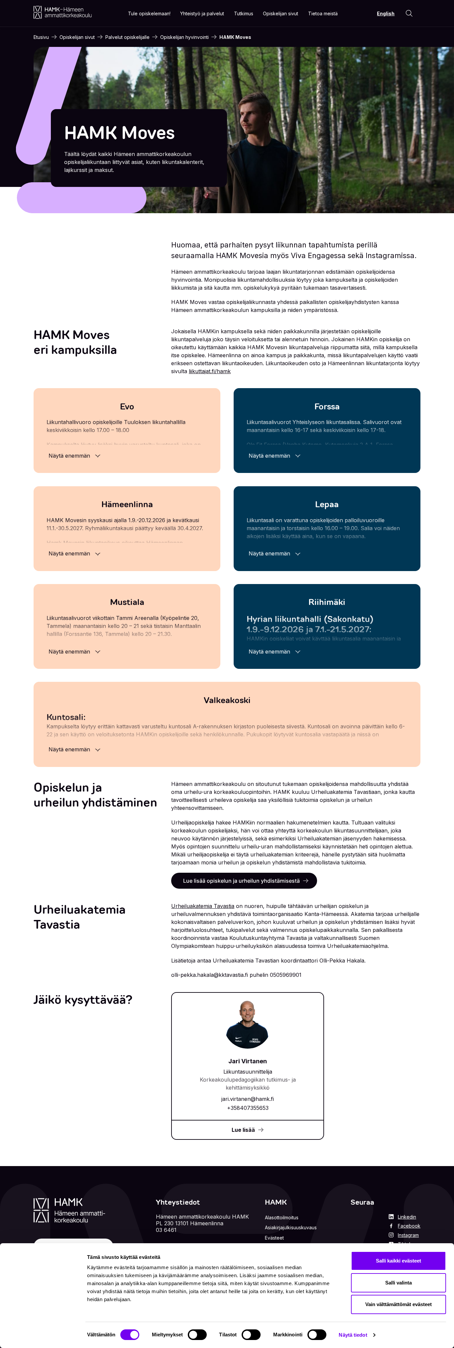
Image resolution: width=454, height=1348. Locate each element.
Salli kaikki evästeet (398, 1261)
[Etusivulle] (63, 12)
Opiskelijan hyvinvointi (184, 37)
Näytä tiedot (353, 1335)
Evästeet (274, 1238)
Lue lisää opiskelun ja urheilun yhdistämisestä (241, 880)
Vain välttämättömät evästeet (398, 1304)
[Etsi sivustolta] (409, 13)
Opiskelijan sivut (77, 37)
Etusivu (41, 37)
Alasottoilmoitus (281, 1217)
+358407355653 (248, 1108)
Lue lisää (243, 1129)
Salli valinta (398, 1282)
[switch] (197, 1334)
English (386, 13)
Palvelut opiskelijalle (127, 37)
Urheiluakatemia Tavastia (202, 906)
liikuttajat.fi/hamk (210, 371)
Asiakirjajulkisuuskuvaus (291, 1227)
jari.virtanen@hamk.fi (247, 1099)
